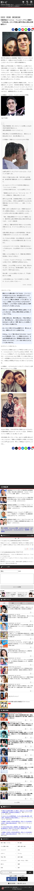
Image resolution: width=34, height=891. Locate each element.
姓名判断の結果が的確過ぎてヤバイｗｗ (19, 702)
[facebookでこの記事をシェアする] (13, 29)
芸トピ (4, 2)
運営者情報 (12, 883)
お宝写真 (5, 528)
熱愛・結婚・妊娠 (16, 17)
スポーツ (3, 17)
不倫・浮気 (3, 857)
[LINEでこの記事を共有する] (25, 29)
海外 (19, 867)
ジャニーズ (3, 850)
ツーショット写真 (13, 528)
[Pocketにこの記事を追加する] (22, 29)
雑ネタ (2, 864)
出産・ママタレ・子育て (23, 860)
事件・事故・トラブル (5, 842)
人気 (23, 3)
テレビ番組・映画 (4, 846)
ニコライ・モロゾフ (24, 528)
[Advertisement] (17, 11)
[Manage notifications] (2, 888)
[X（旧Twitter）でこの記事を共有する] (16, 29)
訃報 (2, 867)
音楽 (19, 850)
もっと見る (17, 802)
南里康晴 (27, 529)
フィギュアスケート (19, 529)
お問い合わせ (22, 883)
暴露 (19, 864)
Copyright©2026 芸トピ (17, 888)
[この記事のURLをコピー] (29, 29)
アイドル (20, 853)
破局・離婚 (20, 857)
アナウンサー (3, 860)
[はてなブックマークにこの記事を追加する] (19, 29)
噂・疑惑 (9, 17)
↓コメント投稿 (30, 535)
